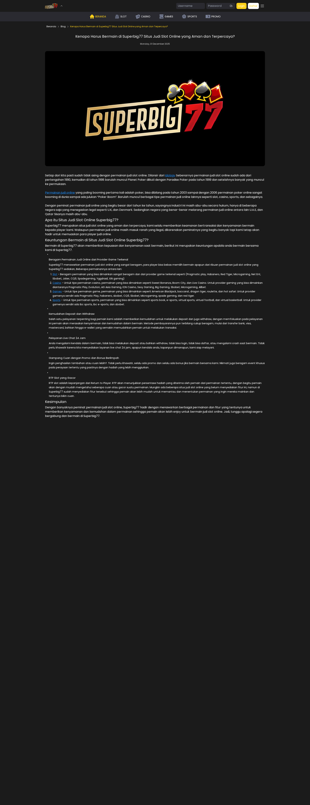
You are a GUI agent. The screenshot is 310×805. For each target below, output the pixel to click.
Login (241, 6)
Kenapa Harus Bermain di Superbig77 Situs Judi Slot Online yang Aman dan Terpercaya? (119, 26)
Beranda (51, 26)
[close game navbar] (61, 6)
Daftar (253, 6)
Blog (63, 26)
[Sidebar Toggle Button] (262, 6)
